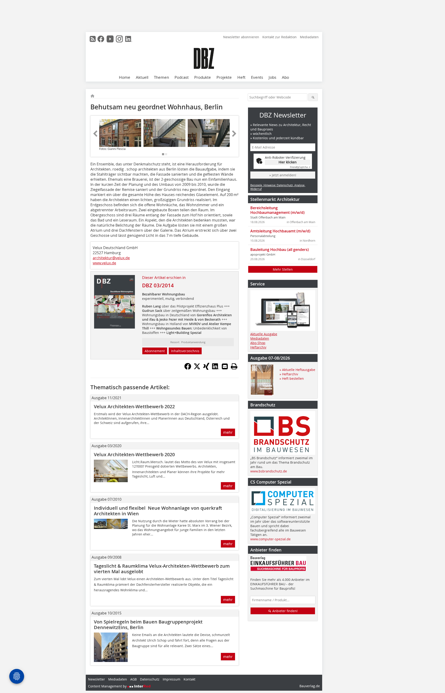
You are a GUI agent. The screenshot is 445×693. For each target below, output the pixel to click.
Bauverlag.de (309, 686)
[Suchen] (313, 97)
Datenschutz (149, 679)
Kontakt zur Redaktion (279, 37)
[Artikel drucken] (234, 366)
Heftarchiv (258, 347)
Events (257, 77)
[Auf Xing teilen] (206, 368)
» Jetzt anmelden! (282, 175)
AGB (133, 679)
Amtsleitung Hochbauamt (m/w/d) (280, 231)
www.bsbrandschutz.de (268, 471)
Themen (161, 77)
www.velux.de (104, 263)
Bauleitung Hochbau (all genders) (279, 249)
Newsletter (96, 679)
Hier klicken (288, 162)
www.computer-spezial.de (270, 539)
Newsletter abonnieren (241, 37)
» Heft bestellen (292, 378)
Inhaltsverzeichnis (185, 351)
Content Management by (107, 686)
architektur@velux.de (111, 257)
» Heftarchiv (289, 374)
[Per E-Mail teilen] (224, 366)
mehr (228, 432)
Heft (241, 77)
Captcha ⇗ (300, 167)
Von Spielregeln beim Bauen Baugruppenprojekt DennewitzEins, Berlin (148, 624)
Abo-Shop (257, 343)
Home (124, 77)
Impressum (171, 679)
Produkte (202, 77)
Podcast (182, 77)
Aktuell (142, 77)
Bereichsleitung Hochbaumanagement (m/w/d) (277, 210)
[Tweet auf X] (197, 368)
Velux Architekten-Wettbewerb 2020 (134, 454)
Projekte (224, 77)
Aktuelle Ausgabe (263, 334)
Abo (285, 77)
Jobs (272, 77)
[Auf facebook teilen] (187, 368)
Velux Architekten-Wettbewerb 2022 (134, 406)
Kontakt (189, 679)
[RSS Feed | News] (92, 39)
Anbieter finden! (284, 611)
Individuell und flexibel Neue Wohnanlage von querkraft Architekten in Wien (158, 511)
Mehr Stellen (283, 269)
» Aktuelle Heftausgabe (297, 369)
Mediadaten (309, 37)
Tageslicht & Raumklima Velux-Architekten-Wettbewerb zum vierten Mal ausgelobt (162, 569)
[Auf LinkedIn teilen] (215, 368)
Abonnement (155, 351)
